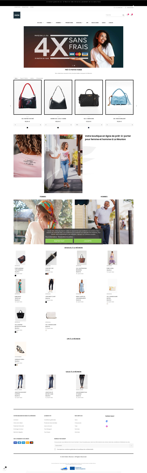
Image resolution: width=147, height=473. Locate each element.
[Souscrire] (131, 445)
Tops (76, 426)
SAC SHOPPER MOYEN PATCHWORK (20, 325)
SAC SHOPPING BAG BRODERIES (81, 269)
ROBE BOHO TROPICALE (18, 297)
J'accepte (87, 241)
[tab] (16, 78)
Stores (32, 7)
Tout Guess (47, 432)
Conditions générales (50, 419)
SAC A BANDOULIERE (50, 324)
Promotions (25, 7)
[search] (123, 15)
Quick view (18, 273)
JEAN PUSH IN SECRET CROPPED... (20, 393)
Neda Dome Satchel (119, 118)
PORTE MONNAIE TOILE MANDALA (19, 269)
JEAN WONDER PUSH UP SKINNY (81, 393)
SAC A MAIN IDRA (58, 118)
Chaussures (78, 423)
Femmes (77, 429)
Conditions (17, 7)
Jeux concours (48, 426)
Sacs (27, 116)
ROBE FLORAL (110, 268)
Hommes (77, 432)
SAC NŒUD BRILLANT (89, 118)
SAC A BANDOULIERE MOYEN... (112, 297)
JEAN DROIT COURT (50, 296)
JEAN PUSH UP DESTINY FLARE (49, 393)
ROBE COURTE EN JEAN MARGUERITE (81, 297)
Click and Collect (18, 423)
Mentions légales (18, 432)
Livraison (16, 419)
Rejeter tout (59, 241)
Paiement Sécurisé (19, 426)
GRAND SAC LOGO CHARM (27, 118)
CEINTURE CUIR (49, 268)
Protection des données (50, 423)
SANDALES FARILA (19, 359)
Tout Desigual (48, 429)
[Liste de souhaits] (38, 83)
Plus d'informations (51, 237)
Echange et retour (18, 429)
